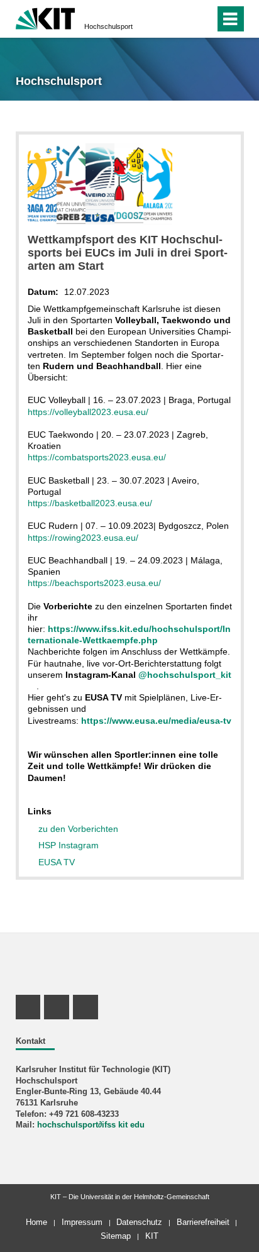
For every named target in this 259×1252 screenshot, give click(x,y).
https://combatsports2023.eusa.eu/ (97, 457)
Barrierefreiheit (203, 1222)
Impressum (82, 1222)
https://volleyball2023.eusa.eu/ (88, 412)
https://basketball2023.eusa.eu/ (90, 503)
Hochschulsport (108, 26)
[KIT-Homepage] (45, 17)
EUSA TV (56, 862)
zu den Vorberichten (78, 829)
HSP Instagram (68, 845)
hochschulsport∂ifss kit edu (91, 1125)
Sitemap (116, 1236)
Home (36, 1222)
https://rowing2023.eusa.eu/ (83, 538)
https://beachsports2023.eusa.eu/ (94, 583)
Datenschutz (139, 1222)
